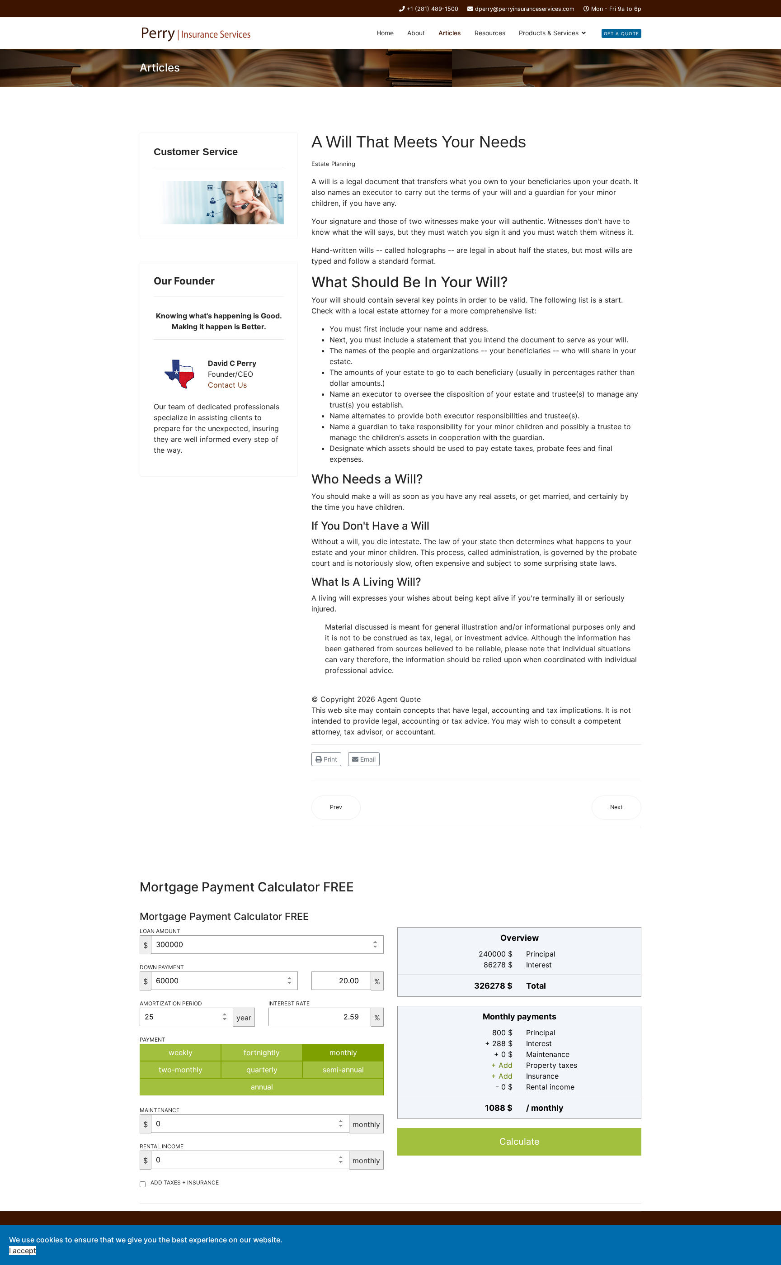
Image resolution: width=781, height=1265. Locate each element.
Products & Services (549, 33)
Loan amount (160, 931)
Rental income (161, 1146)
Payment (152, 1039)
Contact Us (227, 384)
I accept (22, 1250)
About (416, 33)
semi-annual (343, 1069)
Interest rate (289, 1003)
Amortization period (171, 1003)
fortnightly (262, 1052)
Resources (490, 33)
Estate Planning (333, 163)
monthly (343, 1052)
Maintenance (159, 1110)
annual (262, 1086)
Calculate (519, 1141)
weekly (181, 1052)
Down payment (162, 967)
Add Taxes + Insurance (185, 1182)
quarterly (262, 1069)
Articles (449, 33)
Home (385, 33)
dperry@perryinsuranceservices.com (524, 8)
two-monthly (180, 1069)
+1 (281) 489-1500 (432, 8)
